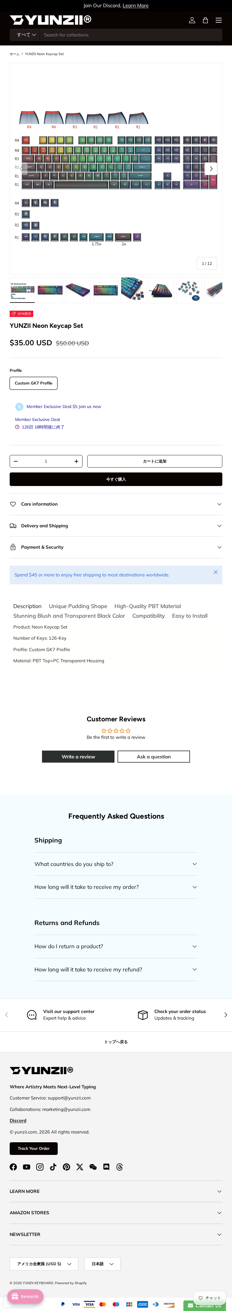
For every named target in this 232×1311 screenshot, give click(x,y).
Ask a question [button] (154, 757)
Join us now (90, 406)
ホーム (15, 54)
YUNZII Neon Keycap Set (44, 54)
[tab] (27, 606)
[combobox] (116, 35)
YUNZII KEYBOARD (38, 1283)
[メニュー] (218, 20)
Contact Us (207, 1305)
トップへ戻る (116, 1041)
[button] (205, 20)
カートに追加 (154, 461)
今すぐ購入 (116, 479)
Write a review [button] (78, 757)
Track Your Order (34, 1148)
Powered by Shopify (71, 1283)
